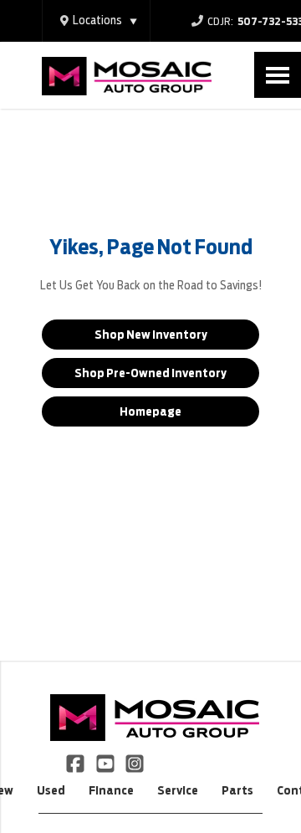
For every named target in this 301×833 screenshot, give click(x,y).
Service (177, 790)
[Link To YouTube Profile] (105, 762)
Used (51, 790)
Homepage (150, 411)
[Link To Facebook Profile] (76, 762)
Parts (237, 790)
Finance (111, 790)
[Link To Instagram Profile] (134, 762)
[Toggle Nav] (277, 75)
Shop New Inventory (150, 334)
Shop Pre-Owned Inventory (150, 373)
